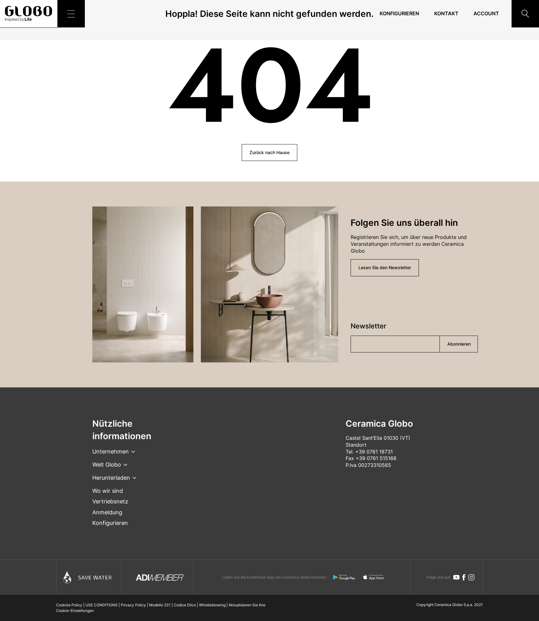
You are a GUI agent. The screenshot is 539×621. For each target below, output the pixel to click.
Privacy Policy (133, 605)
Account (486, 13)
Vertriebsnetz (110, 501)
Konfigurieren (399, 13)
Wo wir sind (107, 491)
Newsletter (368, 326)
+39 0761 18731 (374, 452)
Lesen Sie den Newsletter (384, 267)
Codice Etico (185, 605)
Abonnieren (459, 344)
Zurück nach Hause (269, 152)
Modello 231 (160, 605)
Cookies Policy (69, 605)
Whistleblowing (212, 605)
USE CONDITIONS (101, 605)
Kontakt (446, 13)
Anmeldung (107, 512)
